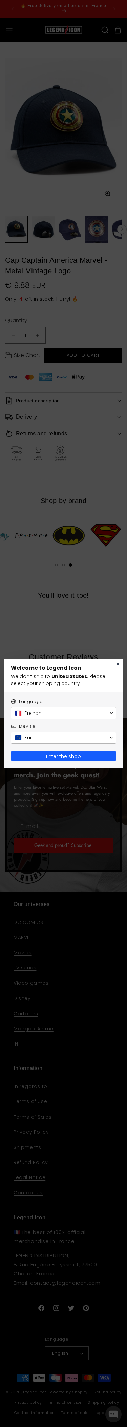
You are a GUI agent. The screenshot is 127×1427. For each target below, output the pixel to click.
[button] (63, 713)
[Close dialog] (118, 664)
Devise (27, 726)
